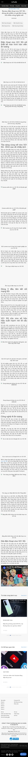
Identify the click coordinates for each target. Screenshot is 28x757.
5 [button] (13, 635)
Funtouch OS (17, 700)
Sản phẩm (3, 700)
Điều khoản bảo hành (12, 745)
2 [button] (8, 635)
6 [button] (14, 635)
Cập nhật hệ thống (5, 715)
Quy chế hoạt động (5, 747)
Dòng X (2, 702)
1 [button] (7, 635)
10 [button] (20, 635)
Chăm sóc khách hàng (6, 713)
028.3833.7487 (16, 731)
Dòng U (2, 709)
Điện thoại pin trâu (6, 25)
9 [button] (19, 635)
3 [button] (10, 635)
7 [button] (16, 635)
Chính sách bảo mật (5, 744)
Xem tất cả (23, 595)
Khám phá (16, 703)
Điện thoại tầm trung (18, 23)
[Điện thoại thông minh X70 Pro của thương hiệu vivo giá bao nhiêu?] (14, 608)
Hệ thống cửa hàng (18, 702)
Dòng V (2, 703)
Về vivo (15, 712)
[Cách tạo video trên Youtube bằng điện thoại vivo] (14, 660)
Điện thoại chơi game (6, 23)
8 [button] (17, 635)
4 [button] (11, 635)
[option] (14, 616)
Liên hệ (15, 715)
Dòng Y (2, 707)
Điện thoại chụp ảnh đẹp (17, 25)
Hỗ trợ (2, 712)
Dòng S (2, 705)
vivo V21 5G (4, 461)
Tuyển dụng (16, 713)
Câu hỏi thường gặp (5, 717)
